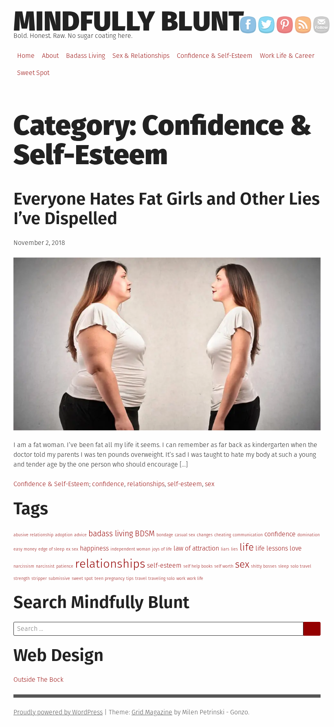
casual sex (185, 535)
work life (195, 578)
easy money (25, 549)
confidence (108, 484)
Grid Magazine (152, 712)
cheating (222, 535)
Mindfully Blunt (128, 21)
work (180, 578)
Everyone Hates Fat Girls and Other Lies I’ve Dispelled (166, 209)
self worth (223, 566)
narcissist (45, 566)
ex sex (72, 549)
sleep (283, 566)
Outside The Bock (39, 679)
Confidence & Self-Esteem (215, 55)
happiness (94, 548)
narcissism (23, 566)
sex (209, 484)
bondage (164, 535)
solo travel (300, 566)
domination (308, 535)
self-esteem (184, 484)
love (296, 548)
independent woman (130, 549)
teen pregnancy (109, 578)
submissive (59, 578)
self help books (198, 566)
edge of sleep (51, 549)
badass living (110, 533)
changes (205, 535)
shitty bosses (264, 566)
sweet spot (82, 578)
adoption (64, 535)
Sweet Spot (33, 73)
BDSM (145, 533)
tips (130, 578)
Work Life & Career (287, 55)
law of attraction (196, 548)
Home (26, 55)
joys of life (162, 549)
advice (80, 535)
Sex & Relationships (140, 55)
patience (64, 566)
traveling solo (161, 578)
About (50, 55)
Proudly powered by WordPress (58, 712)
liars (225, 549)
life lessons (271, 548)
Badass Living (85, 55)
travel (141, 578)
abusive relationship (33, 535)
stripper (39, 578)
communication (248, 535)
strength (21, 578)
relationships (146, 484)
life (247, 547)
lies (234, 549)
